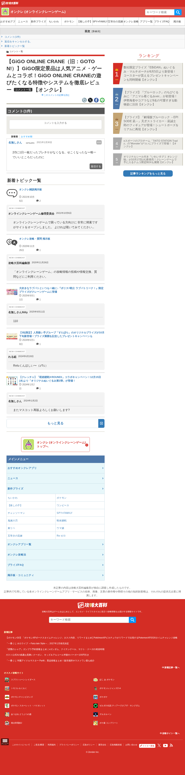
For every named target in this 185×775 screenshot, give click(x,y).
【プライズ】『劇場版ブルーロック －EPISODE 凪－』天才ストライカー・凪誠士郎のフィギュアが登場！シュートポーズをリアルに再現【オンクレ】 (151, 123)
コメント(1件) (12, 36)
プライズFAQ (161, 21)
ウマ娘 (60, 528)
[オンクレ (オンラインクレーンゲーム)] (10, 4)
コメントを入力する (55, 122)
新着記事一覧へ (172, 667)
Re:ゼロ (61, 535)
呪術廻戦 (62, 520)
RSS (171, 745)
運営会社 (102, 745)
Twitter (159, 745)
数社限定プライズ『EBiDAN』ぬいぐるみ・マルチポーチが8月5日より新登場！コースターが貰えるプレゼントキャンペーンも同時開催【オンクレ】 (151, 73)
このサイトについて (21, 745)
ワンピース (63, 505)
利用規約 (52, 745)
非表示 (96, 31)
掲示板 (177, 21)
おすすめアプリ (7, 21)
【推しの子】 (84, 21)
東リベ (11, 528)
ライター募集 (148, 746)
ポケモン (69, 21)
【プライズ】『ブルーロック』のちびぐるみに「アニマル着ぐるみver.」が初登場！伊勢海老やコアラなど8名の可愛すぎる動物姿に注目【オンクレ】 (151, 98)
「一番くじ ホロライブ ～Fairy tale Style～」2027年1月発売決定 (37, 643)
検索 (178, 12)
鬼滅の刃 (13, 520)
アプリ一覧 (146, 21)
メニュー (4, 744)
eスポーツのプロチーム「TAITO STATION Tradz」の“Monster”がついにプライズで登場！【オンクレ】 (151, 143)
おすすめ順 (26, 136)
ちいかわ (54, 21)
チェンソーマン (16, 513)
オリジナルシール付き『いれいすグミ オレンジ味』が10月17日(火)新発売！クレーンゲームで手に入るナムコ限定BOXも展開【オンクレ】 (150, 159)
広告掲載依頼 (116, 745)
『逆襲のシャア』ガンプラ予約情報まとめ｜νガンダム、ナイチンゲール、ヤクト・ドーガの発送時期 (55, 649)
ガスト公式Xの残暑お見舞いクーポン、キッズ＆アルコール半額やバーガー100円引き (47, 655)
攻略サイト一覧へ (171, 733)
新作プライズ (38, 21)
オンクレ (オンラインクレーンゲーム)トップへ (61, 444)
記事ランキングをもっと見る (148, 173)
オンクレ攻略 (131, 21)
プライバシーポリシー (69, 745)
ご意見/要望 (39, 745)
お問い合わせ (131, 745)
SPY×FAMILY (100, 21)
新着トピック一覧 (14, 46)
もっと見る (55, 423)
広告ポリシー (89, 745)
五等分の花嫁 (115, 21)
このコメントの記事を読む (56, 95)
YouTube (165, 745)
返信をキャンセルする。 (18, 41)
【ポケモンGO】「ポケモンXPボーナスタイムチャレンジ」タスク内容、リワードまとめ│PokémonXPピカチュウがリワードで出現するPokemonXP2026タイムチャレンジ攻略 (91, 637)
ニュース (23, 21)
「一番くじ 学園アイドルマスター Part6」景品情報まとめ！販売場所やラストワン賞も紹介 (50, 660)
